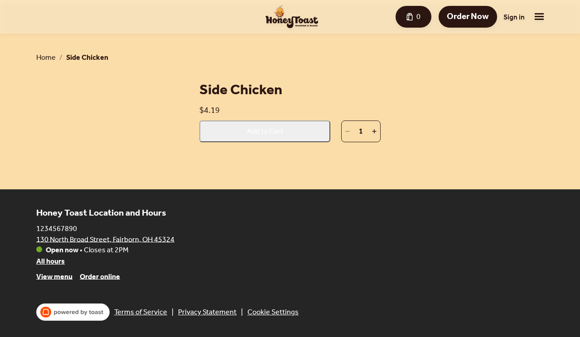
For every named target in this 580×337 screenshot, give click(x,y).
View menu (54, 276)
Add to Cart (265, 131)
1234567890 (56, 228)
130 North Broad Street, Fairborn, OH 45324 (105, 239)
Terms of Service (140, 312)
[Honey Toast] (292, 16)
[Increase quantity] (374, 131)
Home (46, 57)
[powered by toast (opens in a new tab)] (73, 312)
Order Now (468, 16)
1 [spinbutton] (361, 131)
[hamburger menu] (539, 17)
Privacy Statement (207, 312)
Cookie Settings (273, 312)
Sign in (514, 17)
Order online (100, 276)
